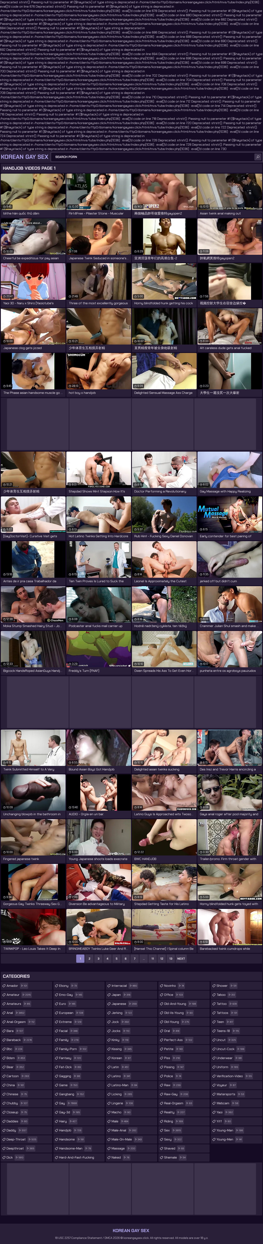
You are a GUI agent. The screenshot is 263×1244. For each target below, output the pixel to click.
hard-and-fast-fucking (76, 1158)
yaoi (225, 1112)
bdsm (16, 1058)
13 (170, 958)
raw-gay (176, 1094)
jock (120, 1022)
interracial (124, 985)
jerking (122, 1013)
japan (121, 995)
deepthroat (20, 1148)
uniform (227, 1067)
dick (15, 1157)
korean (121, 1058)
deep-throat (21, 1139)
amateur (19, 995)
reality (174, 1112)
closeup (17, 1112)
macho (121, 1112)
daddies (17, 1121)
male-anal (124, 1130)
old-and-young (180, 1004)
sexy (173, 1139)
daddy (16, 1130)
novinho (174, 985)
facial (68, 1031)
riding (173, 1121)
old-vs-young (178, 1013)
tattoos (227, 1013)
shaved (174, 1148)
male (120, 1121)
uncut (226, 1040)
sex (172, 1130)
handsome (71, 1139)
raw (172, 1085)
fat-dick (70, 1067)
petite (173, 1049)
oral (171, 1031)
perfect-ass (178, 1040)
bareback (19, 1040)
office (173, 995)
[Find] (257, 156)
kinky (120, 1040)
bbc (14, 1049)
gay (68, 1103)
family (68, 1040)
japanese (124, 1004)
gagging (69, 1076)
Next (181, 958)
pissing (173, 1067)
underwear (229, 1058)
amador (17, 985)
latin (120, 1067)
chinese (17, 1094)
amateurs (18, 1004)
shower (226, 985)
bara (15, 1031)
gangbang (71, 1094)
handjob (70, 1130)
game (68, 1085)
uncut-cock (230, 1049)
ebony (68, 985)
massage (123, 1148)
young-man (230, 1130)
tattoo (227, 1004)
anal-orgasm (21, 1022)
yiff (224, 1121)
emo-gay (70, 995)
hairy (67, 1121)
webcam (227, 1103)
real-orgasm (178, 1103)
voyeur (226, 1085)
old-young (176, 1022)
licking (122, 1094)
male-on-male (127, 1139)
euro (67, 1004)
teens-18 (228, 1031)
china (15, 1085)
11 (152, 958)
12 (161, 958)
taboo (226, 995)
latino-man (124, 1085)
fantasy (70, 1058)
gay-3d (69, 1112)
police (172, 1076)
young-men (229, 1139)
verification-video (234, 1076)
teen (225, 1022)
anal (15, 1013)
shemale (175, 1157)
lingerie (122, 1103)
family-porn (73, 1049)
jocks (120, 1031)
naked (120, 1157)
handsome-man (75, 1148)
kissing (122, 1049)
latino (121, 1076)
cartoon (18, 1076)
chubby (17, 1103)
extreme (70, 1022)
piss (172, 1058)
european (71, 1013)
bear (15, 1067)
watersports (230, 1094)
